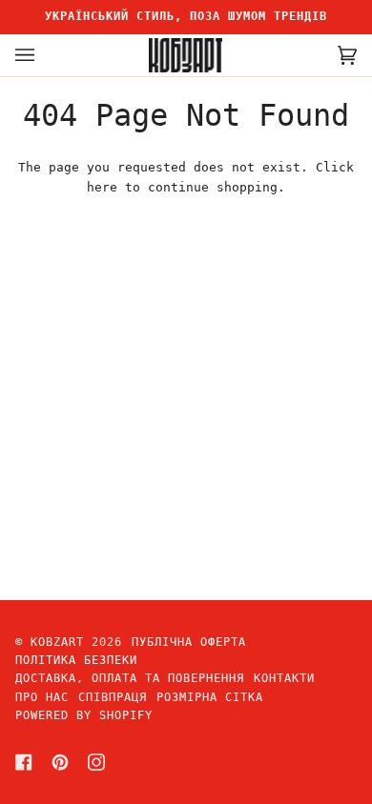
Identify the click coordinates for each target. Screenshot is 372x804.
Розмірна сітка (209, 697)
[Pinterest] (60, 762)
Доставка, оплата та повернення (129, 678)
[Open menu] (43, 55)
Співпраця (112, 697)
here (102, 187)
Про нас (42, 697)
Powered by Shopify (84, 715)
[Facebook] (23, 762)
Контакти (284, 678)
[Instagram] (96, 762)
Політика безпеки (76, 660)
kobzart (57, 642)
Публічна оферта (189, 642)
